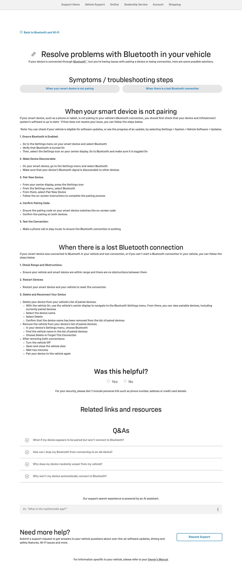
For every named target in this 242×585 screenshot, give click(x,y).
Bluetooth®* (80, 62)
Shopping (175, 4)
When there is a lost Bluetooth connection (172, 88)
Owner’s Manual (158, 559)
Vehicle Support (95, 4)
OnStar (114, 4)
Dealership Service (136, 4)
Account (158, 4)
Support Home (70, 4)
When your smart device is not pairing (70, 88)
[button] (80, 62)
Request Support (199, 537)
